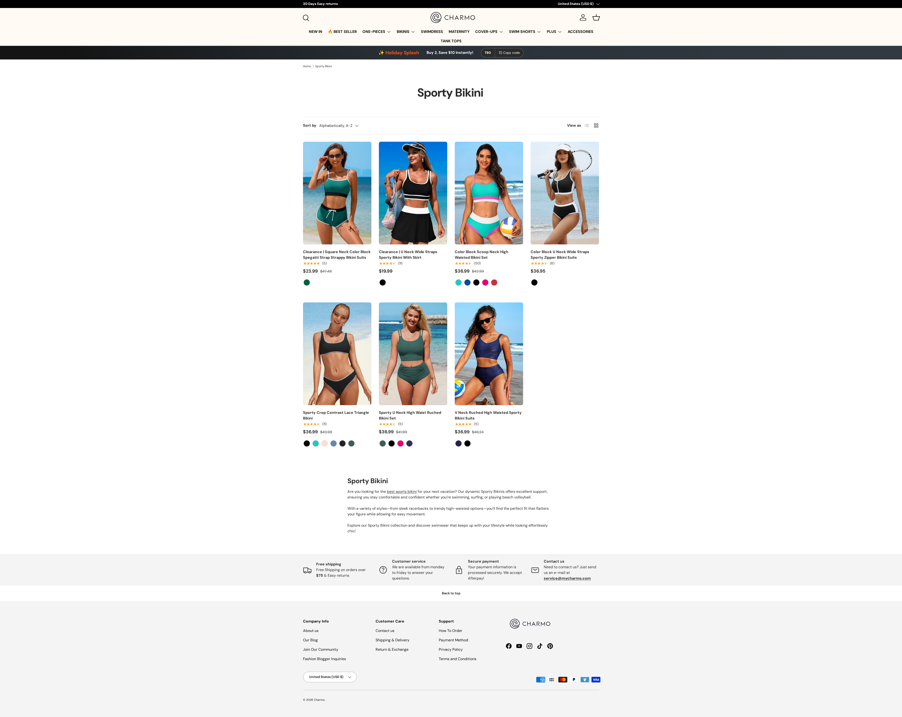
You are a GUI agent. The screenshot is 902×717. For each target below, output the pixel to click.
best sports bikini (402, 491)
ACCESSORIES (580, 31)
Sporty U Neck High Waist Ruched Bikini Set (410, 415)
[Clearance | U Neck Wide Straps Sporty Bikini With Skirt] (413, 193)
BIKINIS (403, 31)
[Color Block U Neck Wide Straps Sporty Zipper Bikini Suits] (565, 193)
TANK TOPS (451, 41)
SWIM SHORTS (522, 31)
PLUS (551, 31)
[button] (596, 17)
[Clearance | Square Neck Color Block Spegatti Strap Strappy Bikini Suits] (337, 193)
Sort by (309, 125)
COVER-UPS (486, 31)
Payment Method (453, 640)
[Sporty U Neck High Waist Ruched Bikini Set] (413, 353)
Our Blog (310, 640)
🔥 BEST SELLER (342, 31)
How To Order (450, 630)
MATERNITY (459, 31)
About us (311, 630)
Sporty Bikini (323, 66)
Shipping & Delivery (392, 640)
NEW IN (315, 31)
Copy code (511, 53)
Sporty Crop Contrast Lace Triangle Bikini (336, 415)
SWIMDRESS (432, 31)
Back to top (451, 593)
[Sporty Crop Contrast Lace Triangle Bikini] (337, 353)
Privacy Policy (451, 649)
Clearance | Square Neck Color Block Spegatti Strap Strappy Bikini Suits (337, 254)
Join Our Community (320, 649)
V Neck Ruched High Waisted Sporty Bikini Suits (488, 415)
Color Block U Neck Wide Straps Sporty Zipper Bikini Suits (560, 254)
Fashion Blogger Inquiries (324, 658)
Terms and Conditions (457, 658)
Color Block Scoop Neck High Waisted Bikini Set (481, 254)
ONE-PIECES (373, 31)
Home (307, 66)
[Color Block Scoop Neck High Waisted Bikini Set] (489, 193)
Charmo (319, 700)
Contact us (385, 630)
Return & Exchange (392, 649)
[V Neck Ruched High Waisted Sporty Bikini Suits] (489, 353)
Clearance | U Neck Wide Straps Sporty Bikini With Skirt (408, 254)
